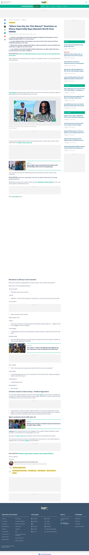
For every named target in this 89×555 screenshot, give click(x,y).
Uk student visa (32, 470)
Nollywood (59, 6)
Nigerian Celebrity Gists (19, 467)
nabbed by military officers (45, 182)
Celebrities (36, 6)
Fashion (65, 6)
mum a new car (20, 436)
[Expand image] (59, 98)
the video (15, 196)
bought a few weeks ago (25, 142)
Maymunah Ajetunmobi (26, 34)
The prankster (13, 92)
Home (10, 19)
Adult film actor (51, 470)
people (27, 440)
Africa (42, 394)
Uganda (14, 473)
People (66, 81)
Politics (66, 48)
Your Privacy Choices (46, 554)
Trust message (41, 470)
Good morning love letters (20, 470)
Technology (67, 142)
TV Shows (52, 6)
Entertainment (27, 6)
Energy (66, 134)
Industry (66, 127)
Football (66, 65)
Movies (42, 6)
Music (47, 6)
